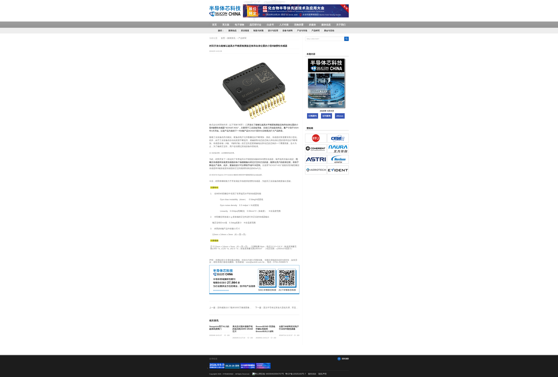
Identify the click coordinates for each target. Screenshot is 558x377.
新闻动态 (232, 30)
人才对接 (284, 24)
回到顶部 (345, 359)
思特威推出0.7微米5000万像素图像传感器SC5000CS (241, 307)
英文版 (225, 24)
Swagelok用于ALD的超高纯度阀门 (219, 327)
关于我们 (341, 24)
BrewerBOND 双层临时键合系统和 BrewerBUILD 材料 (265, 329)
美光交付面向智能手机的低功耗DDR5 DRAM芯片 (243, 329)
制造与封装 (258, 30)
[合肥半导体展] (247, 368)
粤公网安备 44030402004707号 (269, 374)
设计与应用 (273, 30)
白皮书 (270, 24)
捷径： (221, 30)
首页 (214, 24)
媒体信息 (326, 24)
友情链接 (213, 359)
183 (228, 335)
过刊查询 (326, 116)
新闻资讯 (231, 38)
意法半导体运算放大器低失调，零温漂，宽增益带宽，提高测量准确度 (294, 307)
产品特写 (316, 30)
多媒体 (312, 24)
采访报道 (245, 30)
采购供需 (298, 24)
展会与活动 (329, 30)
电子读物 (239, 24)
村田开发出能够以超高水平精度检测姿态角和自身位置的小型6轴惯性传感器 (248, 46)
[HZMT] (232, 368)
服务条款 (312, 374)
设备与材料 (287, 30)
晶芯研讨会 (255, 24)
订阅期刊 (312, 116)
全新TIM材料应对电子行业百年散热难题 (289, 327)
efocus (339, 116)
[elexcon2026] (217, 368)
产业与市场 (302, 30)
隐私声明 (322, 374)
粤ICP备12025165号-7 (295, 374)
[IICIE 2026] (263, 368)
